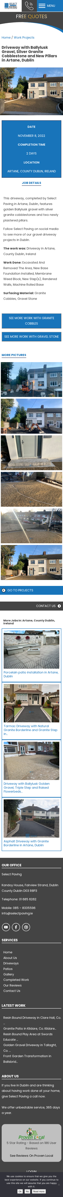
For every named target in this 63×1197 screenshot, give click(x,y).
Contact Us (11, 991)
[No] (58, 1184)
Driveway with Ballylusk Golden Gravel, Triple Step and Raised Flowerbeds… (27, 788)
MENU (51, 6)
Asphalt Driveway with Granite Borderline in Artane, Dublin (26, 843)
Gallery (8, 974)
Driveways (11, 963)
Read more (39, 1191)
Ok (20, 1191)
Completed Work (16, 980)
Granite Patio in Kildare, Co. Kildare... (29, 1028)
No (27, 1191)
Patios (8, 969)
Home (6, 37)
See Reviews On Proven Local (31, 1155)
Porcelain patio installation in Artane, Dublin (31, 674)
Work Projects (24, 37)
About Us (10, 958)
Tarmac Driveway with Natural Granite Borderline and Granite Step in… (30, 730)
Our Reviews (12, 985)
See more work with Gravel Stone (31, 336)
